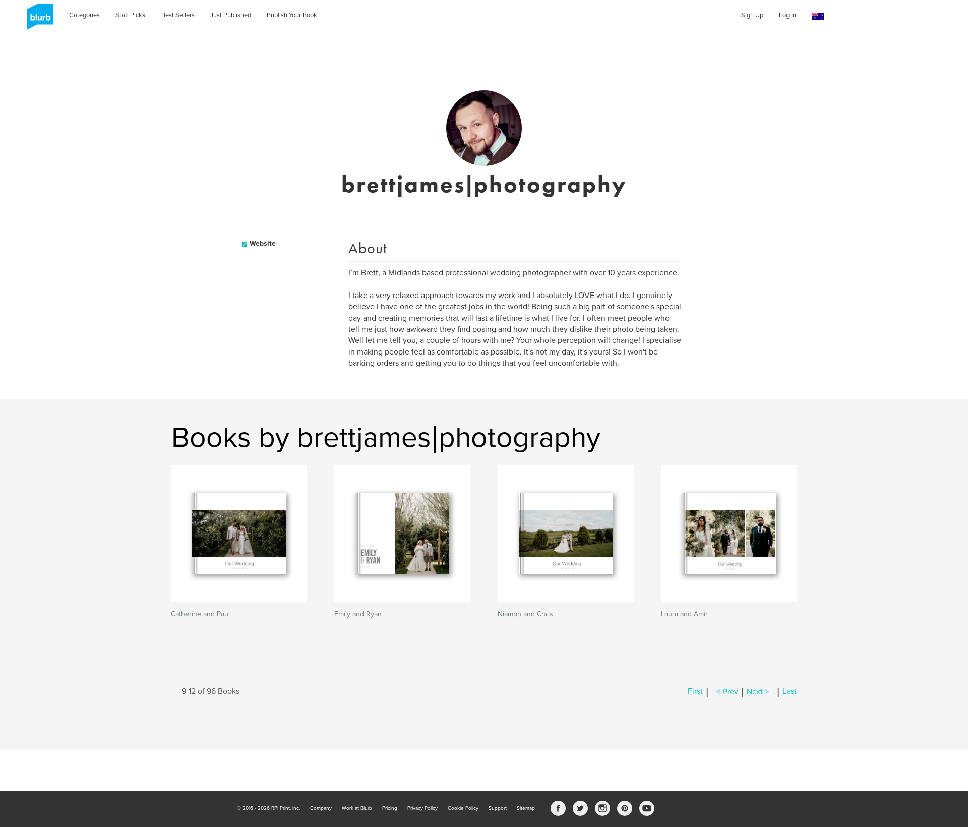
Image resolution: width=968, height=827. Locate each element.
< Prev (727, 692)
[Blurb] (37, 20)
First (695, 692)
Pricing (389, 808)
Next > (758, 692)
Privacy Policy (422, 808)
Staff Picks (130, 15)
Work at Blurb (357, 808)
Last (789, 692)
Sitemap (526, 808)
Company (321, 808)
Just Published (230, 15)
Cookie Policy (463, 808)
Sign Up (752, 15)
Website (263, 243)
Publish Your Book (292, 15)
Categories (84, 15)
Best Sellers (178, 15)
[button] (818, 16)
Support (498, 808)
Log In (787, 15)
